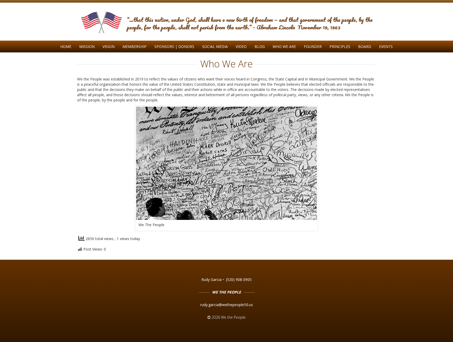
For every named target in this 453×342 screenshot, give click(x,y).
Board (364, 46)
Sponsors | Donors (174, 46)
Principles (340, 46)
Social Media (215, 46)
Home (65, 46)
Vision (109, 46)
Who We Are (284, 46)
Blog (260, 46)
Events (386, 46)
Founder (313, 46)
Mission (87, 46)
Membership (134, 46)
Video (241, 46)
